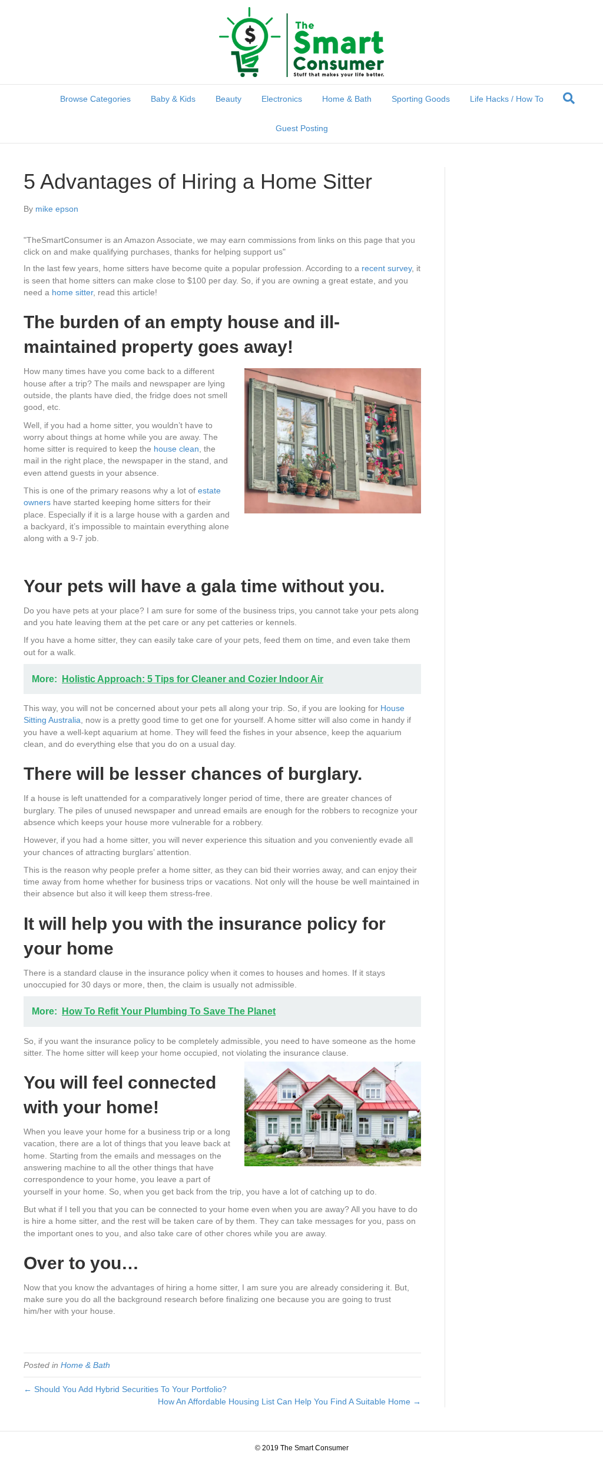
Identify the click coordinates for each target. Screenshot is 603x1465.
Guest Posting (302, 128)
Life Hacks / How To (507, 99)
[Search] (568, 98)
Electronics (281, 99)
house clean (176, 448)
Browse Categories (95, 99)
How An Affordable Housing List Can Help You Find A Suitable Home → (289, 1401)
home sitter (72, 292)
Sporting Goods (421, 99)
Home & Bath (347, 99)
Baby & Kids (173, 99)
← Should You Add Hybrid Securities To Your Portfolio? (125, 1389)
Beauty (228, 99)
